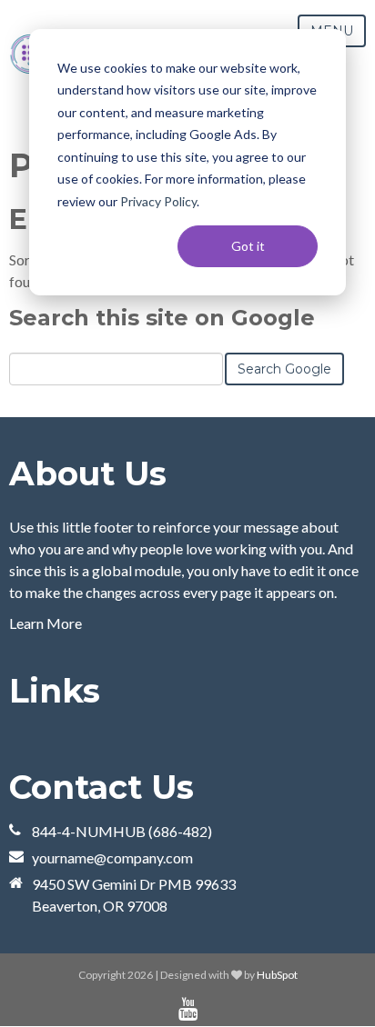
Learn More (45, 623)
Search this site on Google (162, 317)
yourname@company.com (112, 857)
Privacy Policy (158, 201)
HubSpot (277, 975)
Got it (248, 246)
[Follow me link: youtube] (188, 1009)
